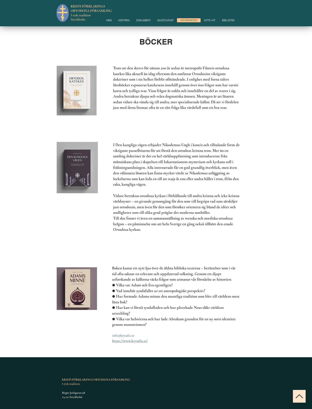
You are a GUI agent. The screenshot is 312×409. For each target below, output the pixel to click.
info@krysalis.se (123, 335)
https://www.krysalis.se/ (130, 340)
